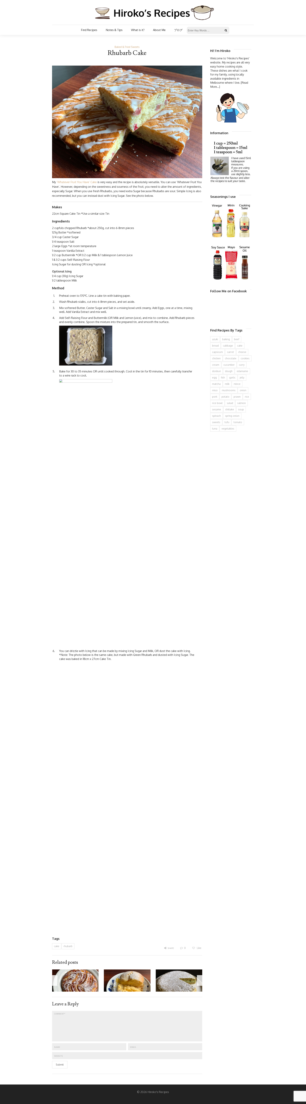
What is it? (137, 30)
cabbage (228, 345)
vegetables (228, 428)
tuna (214, 428)
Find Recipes (89, 30)
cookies (245, 358)
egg (214, 377)
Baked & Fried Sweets (127, 46)
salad (230, 403)
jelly (242, 377)
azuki (215, 339)
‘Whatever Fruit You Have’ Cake (77, 182)
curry (242, 364)
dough (229, 371)
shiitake (229, 409)
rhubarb (68, 946)
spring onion (232, 415)
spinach (216, 415)
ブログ (178, 30)
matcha (216, 383)
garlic (232, 377)
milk (227, 383)
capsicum (217, 351)
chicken (216, 358)
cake (56, 946)
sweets (216, 422)
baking (226, 339)
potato (225, 396)
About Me (159, 30)
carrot (230, 351)
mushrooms (229, 390)
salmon (241, 403)
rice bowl (217, 403)
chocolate (230, 358)
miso (215, 390)
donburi (216, 371)
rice (247, 396)
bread (215, 345)
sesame (216, 409)
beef (236, 339)
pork (214, 396)
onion (243, 390)
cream (215, 364)
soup (241, 409)
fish (223, 377)
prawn (237, 396)
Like (198, 947)
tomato (238, 422)
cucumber (229, 364)
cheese (242, 351)
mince (237, 383)
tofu (227, 422)
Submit (60, 1064)
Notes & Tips (114, 30)
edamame (242, 371)
